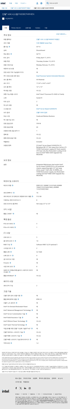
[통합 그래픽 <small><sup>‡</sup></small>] (13, 213)
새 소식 (60, 378)
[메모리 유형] (13, 185)
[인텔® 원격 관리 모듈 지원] (22, 295)
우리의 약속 (27, 378)
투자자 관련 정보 (44, 378)
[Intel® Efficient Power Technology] (27, 321)
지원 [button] (16, 3)
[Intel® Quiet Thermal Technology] (26, 325)
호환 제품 (28, 28)
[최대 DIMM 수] (14, 193)
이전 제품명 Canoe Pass (44, 43)
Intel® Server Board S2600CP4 (46, 109)
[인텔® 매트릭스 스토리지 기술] (24, 332)
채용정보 (26, 382)
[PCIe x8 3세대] (14, 223)
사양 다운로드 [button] (60, 34)
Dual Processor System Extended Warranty (50, 76)
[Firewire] (10, 263)
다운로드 (37, 28)
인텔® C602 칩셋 (41, 112)
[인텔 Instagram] (29, 388)
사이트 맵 (18, 382)
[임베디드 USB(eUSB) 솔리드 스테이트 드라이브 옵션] (10, 272)
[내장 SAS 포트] (14, 266)
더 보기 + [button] (23, 3)
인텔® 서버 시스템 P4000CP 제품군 (47, 39)
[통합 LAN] (11, 252)
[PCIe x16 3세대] (15, 227)
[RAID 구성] (11, 244)
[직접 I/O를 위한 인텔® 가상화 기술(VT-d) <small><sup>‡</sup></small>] (32, 328)
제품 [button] (10, 3)
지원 (46, 28)
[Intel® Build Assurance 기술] (23, 317)
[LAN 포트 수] (13, 255)
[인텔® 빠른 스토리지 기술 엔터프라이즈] (30, 339)
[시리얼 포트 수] (14, 248)
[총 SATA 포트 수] (15, 241)
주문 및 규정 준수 (16, 28)
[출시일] (9, 46)
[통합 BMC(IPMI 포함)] (18, 299)
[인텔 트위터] (20, 388)
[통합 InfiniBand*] (15, 275)
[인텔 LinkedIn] (25, 388)
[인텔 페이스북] (16, 388)
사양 (5, 28)
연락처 (54, 378)
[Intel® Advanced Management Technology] (32, 310)
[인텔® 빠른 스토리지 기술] (21, 336)
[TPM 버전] (11, 343)
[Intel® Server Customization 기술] (26, 314)
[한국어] (41, 3)
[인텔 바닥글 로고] (5, 391)
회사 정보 (18, 378)
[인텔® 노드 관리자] (16, 303)
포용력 (35, 378)
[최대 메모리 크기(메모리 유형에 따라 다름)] (32, 196)
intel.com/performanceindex (47, 400)
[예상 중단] (11, 54)
